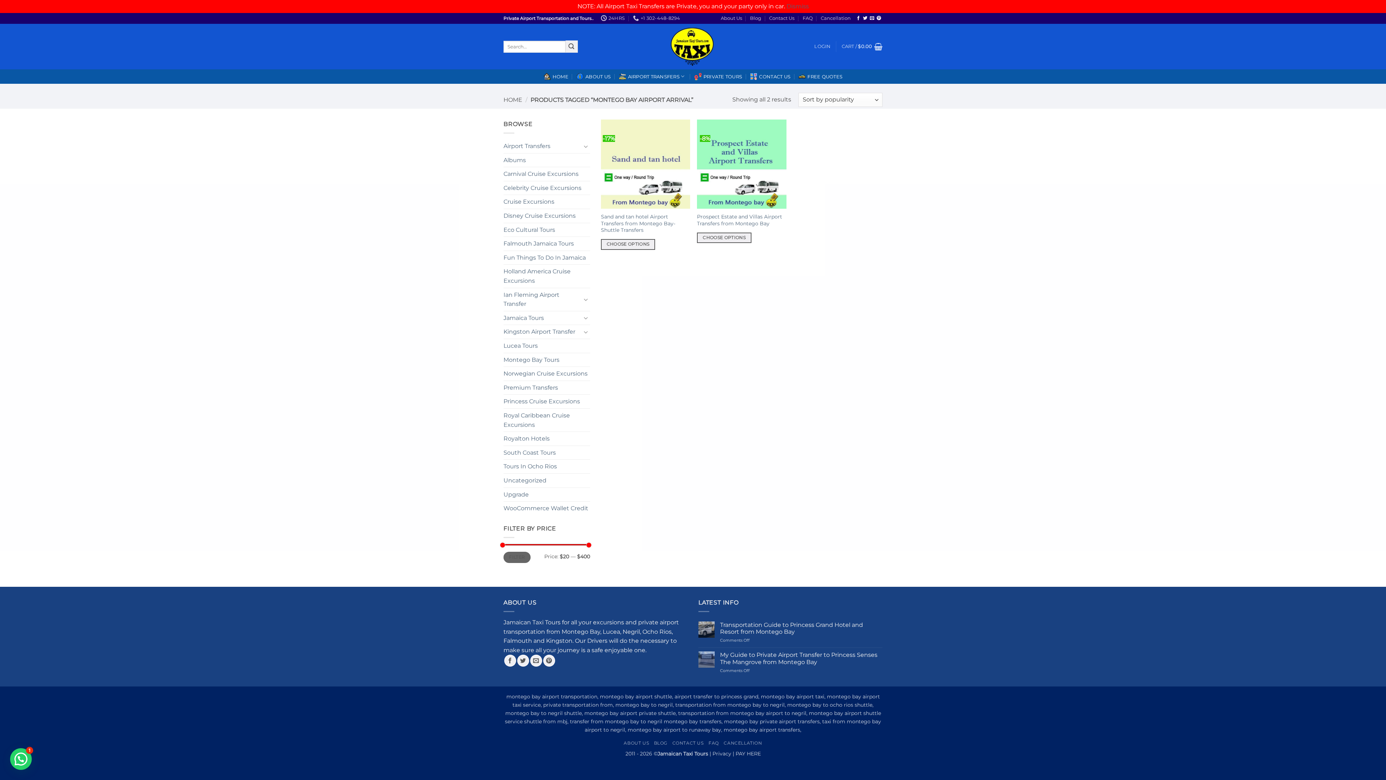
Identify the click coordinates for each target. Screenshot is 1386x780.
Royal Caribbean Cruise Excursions (537, 420)
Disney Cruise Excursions (540, 215)
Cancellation (836, 18)
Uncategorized (525, 480)
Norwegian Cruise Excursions (546, 373)
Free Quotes (824, 76)
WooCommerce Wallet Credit (546, 508)
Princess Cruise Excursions (542, 401)
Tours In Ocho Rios (530, 466)
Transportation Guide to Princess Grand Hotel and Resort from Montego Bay (791, 628)
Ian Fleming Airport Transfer (531, 299)
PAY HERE (748, 753)
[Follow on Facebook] (858, 18)
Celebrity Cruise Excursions (542, 188)
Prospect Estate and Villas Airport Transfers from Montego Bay (739, 220)
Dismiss (797, 6)
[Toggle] (585, 146)
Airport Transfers (527, 146)
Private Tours (722, 76)
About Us (731, 18)
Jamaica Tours (524, 318)
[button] (822, 46)
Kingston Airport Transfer (539, 331)
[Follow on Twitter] (865, 18)
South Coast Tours (530, 452)
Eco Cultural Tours (529, 229)
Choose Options (628, 244)
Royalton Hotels (527, 438)
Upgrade (516, 494)
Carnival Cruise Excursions (541, 173)
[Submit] (572, 46)
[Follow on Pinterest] (879, 18)
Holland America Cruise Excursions (537, 276)
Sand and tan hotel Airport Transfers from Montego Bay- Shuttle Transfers (638, 223)
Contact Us (781, 18)
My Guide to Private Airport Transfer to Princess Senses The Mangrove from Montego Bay (798, 658)
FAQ (808, 18)
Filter (517, 557)
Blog (755, 18)
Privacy (721, 753)
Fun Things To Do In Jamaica (545, 257)
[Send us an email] (872, 18)
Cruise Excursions (529, 201)
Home (560, 76)
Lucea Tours (521, 345)
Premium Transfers (531, 387)
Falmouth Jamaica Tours (539, 243)
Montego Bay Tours (531, 359)
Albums (515, 160)
